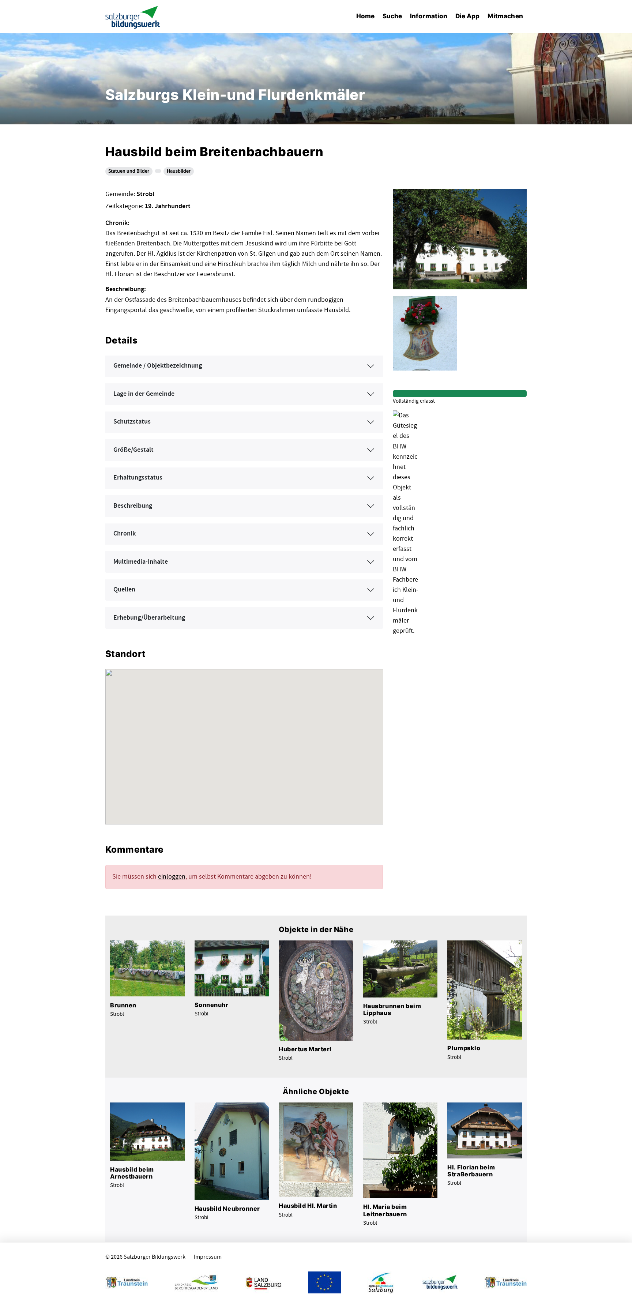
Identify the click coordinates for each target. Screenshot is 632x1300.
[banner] (132, 16)
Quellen (124, 589)
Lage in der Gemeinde (143, 394)
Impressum (208, 1257)
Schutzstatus (132, 421)
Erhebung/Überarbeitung (149, 617)
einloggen (171, 876)
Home (365, 16)
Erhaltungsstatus (137, 477)
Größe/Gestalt (133, 450)
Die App (467, 16)
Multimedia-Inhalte (140, 561)
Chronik (124, 533)
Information (428, 16)
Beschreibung (132, 505)
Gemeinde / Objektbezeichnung (157, 365)
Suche (392, 16)
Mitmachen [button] (505, 16)
